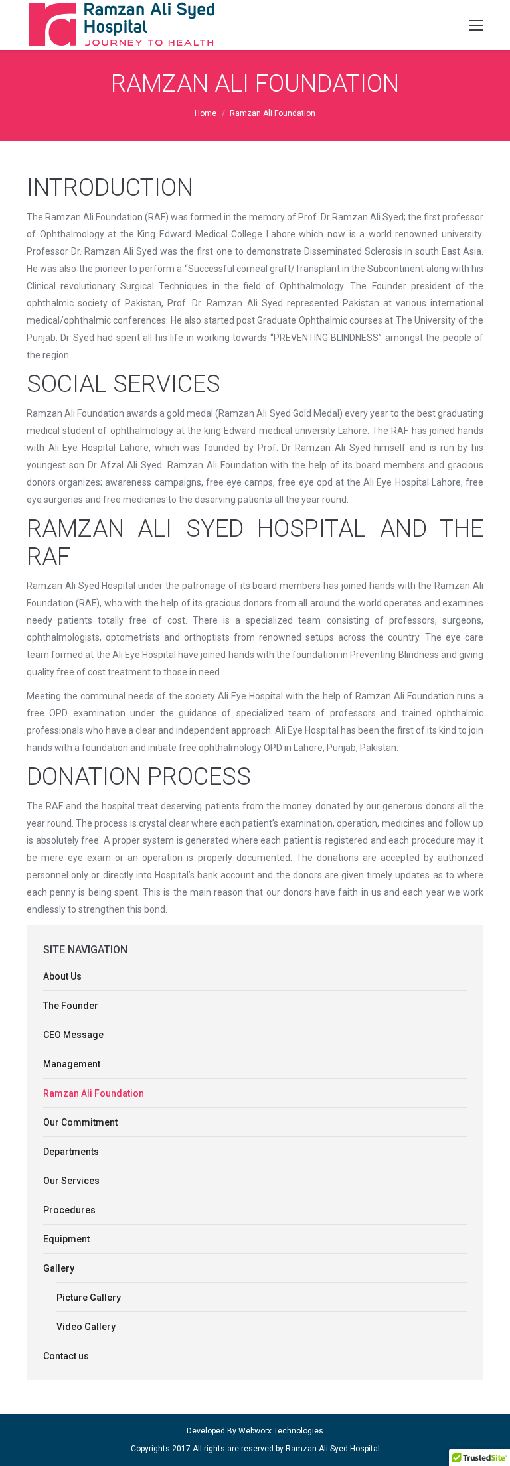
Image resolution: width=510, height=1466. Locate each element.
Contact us (66, 1356)
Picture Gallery (88, 1297)
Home (205, 113)
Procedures (69, 1210)
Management (71, 1064)
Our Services (71, 1180)
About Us (62, 976)
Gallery (58, 1268)
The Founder (70, 1005)
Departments (71, 1151)
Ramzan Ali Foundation (93, 1093)
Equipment (66, 1239)
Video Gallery (86, 1326)
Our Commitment (80, 1122)
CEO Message (73, 1035)
